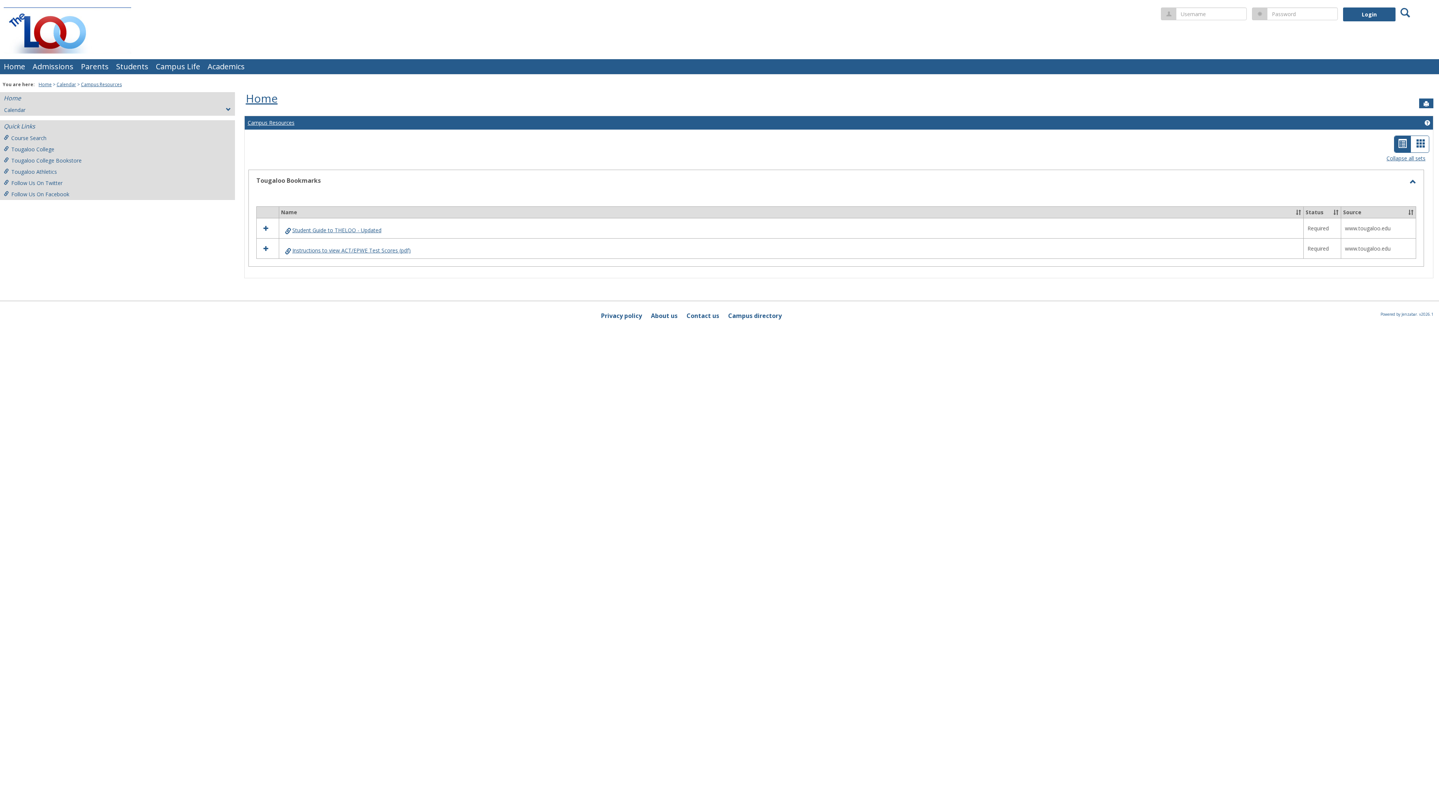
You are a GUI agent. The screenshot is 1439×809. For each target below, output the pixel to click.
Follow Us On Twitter (37, 183)
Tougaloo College (32, 149)
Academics (226, 66)
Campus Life (178, 66)
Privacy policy (621, 316)
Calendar (66, 84)
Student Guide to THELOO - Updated (336, 230)
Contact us (703, 316)
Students (132, 66)
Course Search (28, 138)
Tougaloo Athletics (34, 171)
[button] (1298, 212)
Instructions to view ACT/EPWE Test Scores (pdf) (351, 250)
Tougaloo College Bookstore (46, 160)
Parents (95, 66)
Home (14, 66)
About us (664, 316)
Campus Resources (101, 84)
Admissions (53, 66)
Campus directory (755, 316)
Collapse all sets (1406, 158)
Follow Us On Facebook (40, 194)
